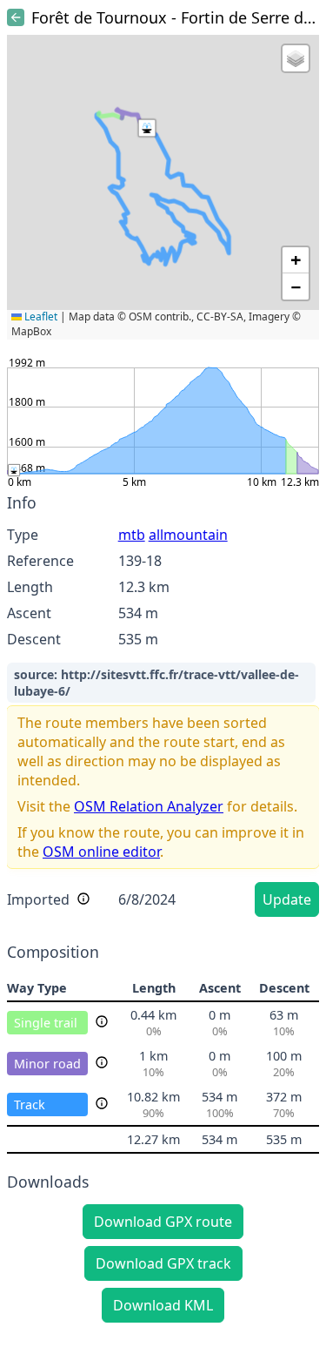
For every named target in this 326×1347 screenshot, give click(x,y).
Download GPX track (163, 1263)
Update (287, 899)
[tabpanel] (163, 708)
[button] (146, 128)
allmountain (188, 534)
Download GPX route (163, 1221)
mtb (131, 534)
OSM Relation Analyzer (148, 806)
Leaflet (39, 316)
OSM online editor (101, 851)
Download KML (163, 1305)
